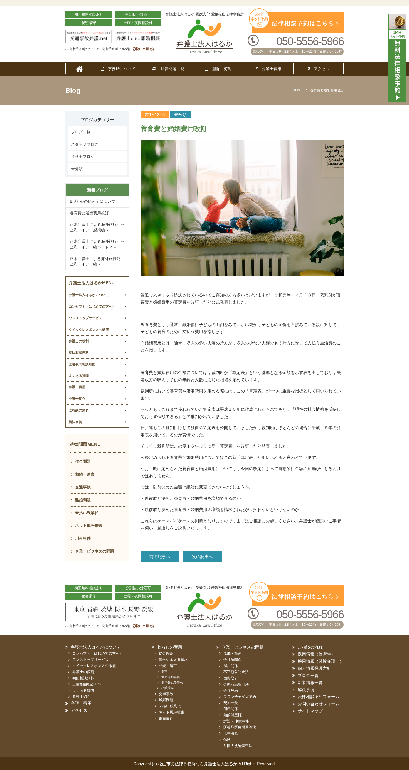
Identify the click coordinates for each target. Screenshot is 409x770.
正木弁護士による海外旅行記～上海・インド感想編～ (97, 227)
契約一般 (230, 703)
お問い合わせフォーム (318, 703)
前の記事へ (159, 556)
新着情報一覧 (310, 682)
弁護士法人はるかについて (89, 295)
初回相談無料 (79, 353)
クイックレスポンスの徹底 (89, 330)
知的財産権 (232, 715)
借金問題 (83, 461)
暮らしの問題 (169, 647)
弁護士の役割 (79, 341)
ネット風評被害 (88, 525)
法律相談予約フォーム (318, 696)
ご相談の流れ (79, 410)
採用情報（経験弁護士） (321, 661)
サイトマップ (310, 710)
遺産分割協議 (170, 677)
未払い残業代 (86, 512)
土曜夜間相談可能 (82, 364)
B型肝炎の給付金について (92, 201)
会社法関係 (232, 659)
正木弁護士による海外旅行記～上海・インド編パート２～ (97, 244)
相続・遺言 (85, 474)
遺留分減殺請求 (172, 682)
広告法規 (230, 733)
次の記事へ (202, 556)
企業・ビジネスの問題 (94, 551)
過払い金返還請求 (173, 659)
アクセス (319, 69)
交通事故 (83, 487)
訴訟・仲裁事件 (236, 721)
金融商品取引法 (236, 684)
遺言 (164, 671)
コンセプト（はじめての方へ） (92, 307)
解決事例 (75, 422)
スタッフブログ (84, 144)
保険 (227, 739)
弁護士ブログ (82, 156)
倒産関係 (230, 709)
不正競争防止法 (236, 672)
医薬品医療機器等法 (239, 727)
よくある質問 (79, 376)
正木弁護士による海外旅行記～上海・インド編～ (97, 261)
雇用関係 (230, 666)
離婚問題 (83, 500)
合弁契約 (230, 690)
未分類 (77, 169)
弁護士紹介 (77, 399)
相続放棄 (167, 688)
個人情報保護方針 (314, 668)
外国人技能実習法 (237, 746)
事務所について (119, 69)
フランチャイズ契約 (239, 697)
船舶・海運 (220, 69)
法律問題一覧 (170, 69)
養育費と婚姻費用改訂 (89, 213)
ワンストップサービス (85, 318)
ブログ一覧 (80, 132)
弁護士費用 (269, 69)
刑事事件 (83, 538)
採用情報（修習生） (316, 654)
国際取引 (230, 678)
